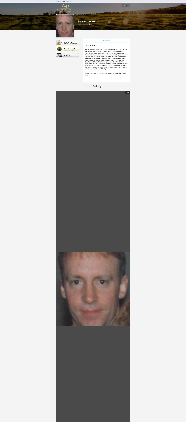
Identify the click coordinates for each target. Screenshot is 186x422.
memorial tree (103, 73)
